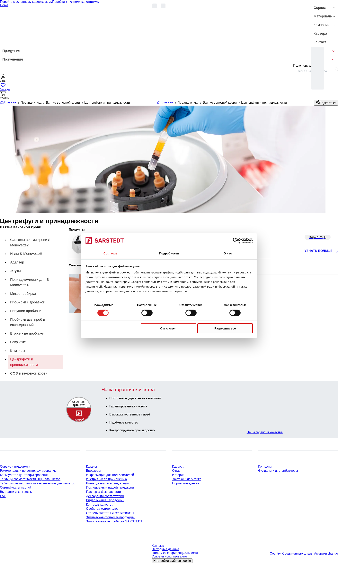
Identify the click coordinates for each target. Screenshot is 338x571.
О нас (176, 470)
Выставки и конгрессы (16, 491)
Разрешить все (225, 328)
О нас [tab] (228, 253)
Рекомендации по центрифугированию (28, 470)
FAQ (3, 496)
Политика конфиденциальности (175, 553)
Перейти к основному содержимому (26, 1)
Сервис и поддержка (15, 466)
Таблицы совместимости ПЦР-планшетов (30, 479)
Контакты (265, 466)
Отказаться (168, 328)
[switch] (147, 312)
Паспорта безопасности (103, 491)
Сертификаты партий (15, 487)
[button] (3, 78)
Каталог (91, 466)
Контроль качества (99, 504)
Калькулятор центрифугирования (24, 475)
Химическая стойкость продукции (110, 517)
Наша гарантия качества (265, 432)
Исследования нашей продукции (110, 487)
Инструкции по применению (106, 479)
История (178, 475)
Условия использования (169, 556)
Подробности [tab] (169, 253)
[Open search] (336, 69)
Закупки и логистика (186, 479)
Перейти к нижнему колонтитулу (75, 1)
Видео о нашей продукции (105, 500)
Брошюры (93, 470)
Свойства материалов (102, 508)
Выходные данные (165, 549)
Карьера (178, 466)
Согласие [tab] (110, 253)
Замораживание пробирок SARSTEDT (114, 521)
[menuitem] (324, 8)
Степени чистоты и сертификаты (110, 513)
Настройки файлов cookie (172, 560)
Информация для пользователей (110, 475)
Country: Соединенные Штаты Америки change (304, 553)
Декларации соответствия (105, 496)
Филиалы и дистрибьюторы (278, 470)
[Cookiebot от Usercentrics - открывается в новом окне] (235, 240)
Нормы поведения (185, 483)
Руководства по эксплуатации (107, 483)
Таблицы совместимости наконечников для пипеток (37, 483)
